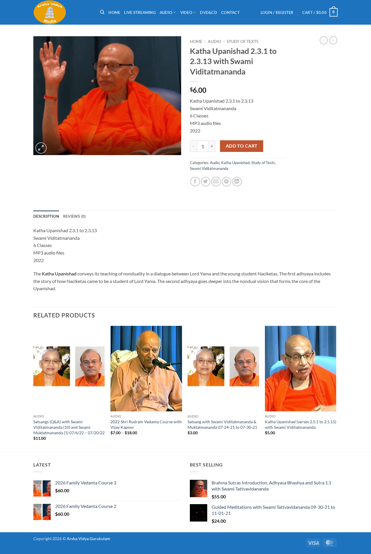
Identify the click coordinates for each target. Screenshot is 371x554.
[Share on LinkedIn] (237, 181)
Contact (230, 12)
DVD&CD (208, 12)
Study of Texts (242, 41)
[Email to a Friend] (216, 181)
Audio (166, 12)
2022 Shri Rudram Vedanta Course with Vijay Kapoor (146, 424)
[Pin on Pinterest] (226, 181)
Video (186, 12)
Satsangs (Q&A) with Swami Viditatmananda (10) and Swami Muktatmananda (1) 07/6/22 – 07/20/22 (69, 427)
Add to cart (242, 145)
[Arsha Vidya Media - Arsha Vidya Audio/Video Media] (62, 12)
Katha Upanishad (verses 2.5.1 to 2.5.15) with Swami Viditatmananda (300, 424)
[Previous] (33, 388)
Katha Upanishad (235, 162)
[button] (277, 12)
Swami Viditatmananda (209, 168)
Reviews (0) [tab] (74, 216)
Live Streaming (140, 12)
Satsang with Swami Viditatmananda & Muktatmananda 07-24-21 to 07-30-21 (222, 424)
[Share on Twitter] (205, 181)
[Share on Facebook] (195, 181)
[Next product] (324, 40)
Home (114, 12)
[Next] (336, 388)
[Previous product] (333, 40)
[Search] (102, 12)
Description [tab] (46, 216)
